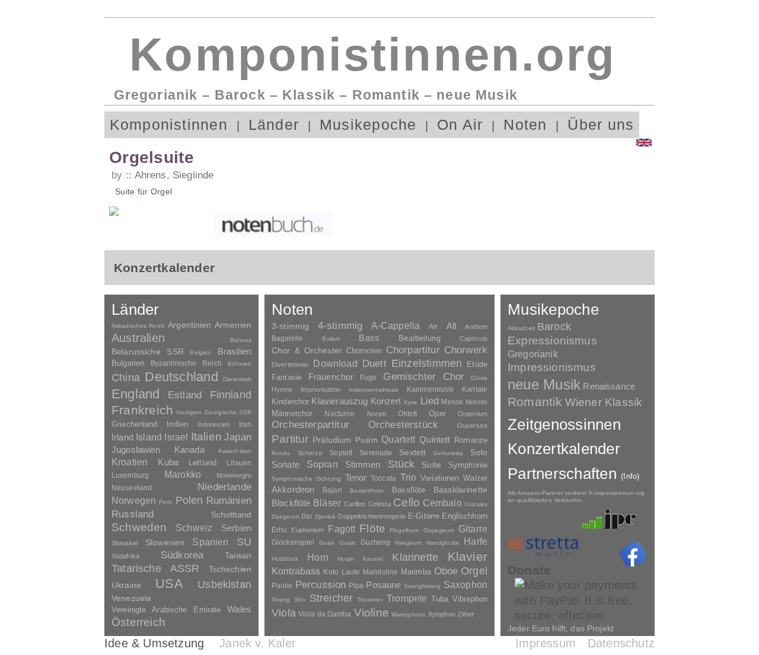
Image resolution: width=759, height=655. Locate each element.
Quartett (398, 439)
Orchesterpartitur (310, 424)
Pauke (282, 585)
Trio (408, 477)
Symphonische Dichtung (306, 478)
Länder (273, 125)
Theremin (370, 599)
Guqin (347, 542)
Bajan (332, 490)
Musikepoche (368, 125)
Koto (330, 572)
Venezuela (131, 598)
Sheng (281, 599)
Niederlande (224, 487)
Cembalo (442, 503)
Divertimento (290, 364)
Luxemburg (130, 475)
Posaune (383, 585)
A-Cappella (395, 325)
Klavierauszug (339, 401)
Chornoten (364, 350)
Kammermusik (430, 389)
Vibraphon (469, 599)
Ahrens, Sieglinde (174, 175)
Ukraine (126, 585)
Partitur (290, 439)
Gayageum (438, 530)
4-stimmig (340, 325)
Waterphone (408, 614)
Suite (431, 464)
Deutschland (181, 376)
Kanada (189, 450)
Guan (326, 542)
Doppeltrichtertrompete (371, 516)
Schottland (231, 514)
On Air (460, 125)
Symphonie (467, 465)
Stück (401, 464)
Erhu (279, 529)
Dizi (306, 516)
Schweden (139, 527)
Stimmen (363, 464)
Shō (299, 599)
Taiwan (238, 555)
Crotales (475, 504)
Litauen (239, 463)
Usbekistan (224, 584)
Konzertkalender (564, 448)
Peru (165, 502)
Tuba (440, 599)
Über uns (600, 125)
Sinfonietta (448, 453)
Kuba (168, 462)
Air (433, 326)
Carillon (355, 503)
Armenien (233, 325)
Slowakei (124, 543)
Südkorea (182, 555)
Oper (437, 413)
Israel (176, 437)
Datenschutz (621, 643)
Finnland (230, 395)
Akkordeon (293, 489)
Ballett (331, 339)
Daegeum (285, 516)
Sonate (285, 464)
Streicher (331, 598)
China (125, 377)
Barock (554, 326)
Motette (476, 401)
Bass (369, 338)
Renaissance (609, 386)
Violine (371, 612)
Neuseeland (131, 488)
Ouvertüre (472, 425)
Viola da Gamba (325, 614)
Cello (406, 502)
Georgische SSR (228, 412)
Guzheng (376, 542)
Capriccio (473, 338)
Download (335, 363)
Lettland (202, 462)
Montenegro (233, 475)
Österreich (138, 622)
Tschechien (230, 569)
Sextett (412, 452)
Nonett (377, 413)
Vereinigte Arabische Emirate (166, 609)
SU (244, 542)
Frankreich (142, 410)
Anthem (476, 326)
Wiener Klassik (604, 402)
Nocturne (339, 413)
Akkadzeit (521, 328)
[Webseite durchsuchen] (630, 125)
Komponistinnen (169, 125)
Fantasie (287, 377)
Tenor (356, 478)
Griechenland (134, 424)
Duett (374, 363)
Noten (525, 125)
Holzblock (285, 558)
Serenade (375, 453)
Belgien (200, 352)
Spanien (210, 541)
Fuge (368, 377)
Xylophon (441, 614)
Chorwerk (465, 350)
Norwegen (133, 500)
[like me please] (633, 552)
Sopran (322, 464)
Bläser (327, 502)
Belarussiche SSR (147, 351)
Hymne (282, 389)
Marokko (182, 474)
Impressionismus (552, 367)
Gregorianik (533, 354)
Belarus (240, 340)
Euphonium (307, 529)
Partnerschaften (574, 473)
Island (149, 437)
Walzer (475, 478)
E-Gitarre (423, 516)
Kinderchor (290, 401)
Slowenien (164, 542)
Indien (177, 424)
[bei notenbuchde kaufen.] (272, 224)
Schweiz (194, 528)
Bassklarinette (460, 489)
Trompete (407, 598)
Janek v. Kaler (257, 643)
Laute (351, 572)
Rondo (281, 453)
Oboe (446, 571)
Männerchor (292, 414)
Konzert (386, 401)
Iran (245, 424)
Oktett (407, 414)
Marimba (416, 571)
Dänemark (237, 379)
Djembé (325, 516)
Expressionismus (552, 340)
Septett (340, 453)
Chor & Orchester (307, 350)
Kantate (474, 389)
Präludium (331, 440)
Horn (318, 557)
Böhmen (239, 363)
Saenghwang (422, 586)
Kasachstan (234, 451)
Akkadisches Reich (138, 325)
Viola (284, 613)
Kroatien (129, 461)
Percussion (320, 584)
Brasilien (234, 351)
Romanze (470, 440)
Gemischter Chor (423, 376)
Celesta (379, 503)
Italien (206, 436)
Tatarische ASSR (155, 568)
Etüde (477, 364)
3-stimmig (290, 326)
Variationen (439, 478)
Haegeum (408, 542)
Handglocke (443, 542)
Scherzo (310, 452)
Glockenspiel (293, 542)
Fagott (341, 529)
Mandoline (380, 572)
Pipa (356, 585)
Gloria (479, 378)
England (135, 393)
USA (169, 583)
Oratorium (472, 413)
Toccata (383, 478)
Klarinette (415, 557)
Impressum (545, 643)
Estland (185, 394)
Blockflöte (291, 503)
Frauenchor (331, 377)
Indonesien (213, 424)
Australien (138, 337)
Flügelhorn (404, 530)
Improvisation (320, 389)
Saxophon (465, 584)
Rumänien (228, 500)
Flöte (372, 528)
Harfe (475, 541)
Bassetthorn (367, 490)
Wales (239, 609)
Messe (452, 402)
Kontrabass (296, 570)
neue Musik (544, 384)
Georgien (189, 412)
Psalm (366, 440)
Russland (132, 514)
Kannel (373, 558)
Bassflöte (408, 489)
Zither (466, 614)
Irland (122, 437)
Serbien (236, 528)
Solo (478, 452)
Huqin (345, 558)
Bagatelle (287, 338)
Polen (189, 500)
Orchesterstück (403, 424)
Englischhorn (464, 516)
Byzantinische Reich (186, 363)
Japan (237, 437)
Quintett (434, 439)
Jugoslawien (136, 450)
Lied (429, 401)
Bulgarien (127, 363)
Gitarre (472, 528)
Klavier (467, 556)
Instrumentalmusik (374, 389)
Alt (452, 326)
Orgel (474, 571)
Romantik (535, 401)
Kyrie (411, 402)
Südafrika (125, 556)
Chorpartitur (413, 350)
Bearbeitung (419, 338)
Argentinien (190, 325)
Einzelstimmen (426, 363)
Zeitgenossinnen (564, 424)
